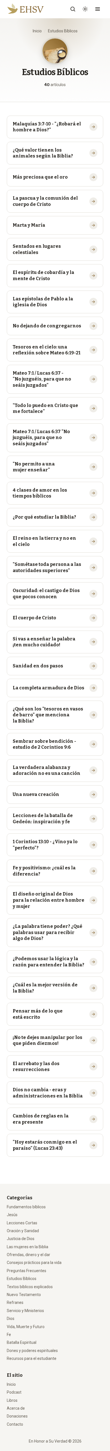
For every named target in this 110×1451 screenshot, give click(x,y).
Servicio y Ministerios (25, 1310)
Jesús (12, 1214)
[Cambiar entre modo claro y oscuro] (85, 9)
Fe (9, 1334)
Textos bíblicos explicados (30, 1286)
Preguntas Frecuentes (26, 1270)
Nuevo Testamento (24, 1294)
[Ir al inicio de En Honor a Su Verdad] (30, 9)
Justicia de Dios (20, 1238)
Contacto (15, 1424)
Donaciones (17, 1416)
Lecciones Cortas (22, 1223)
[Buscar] (72, 9)
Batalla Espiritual (21, 1342)
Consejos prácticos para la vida (34, 1262)
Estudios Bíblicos (21, 1278)
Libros (12, 1400)
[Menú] (97, 9)
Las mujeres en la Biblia (27, 1247)
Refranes (15, 1302)
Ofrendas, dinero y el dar (28, 1254)
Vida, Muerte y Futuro (26, 1326)
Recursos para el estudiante (31, 1358)
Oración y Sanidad (23, 1231)
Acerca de (16, 1408)
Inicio (37, 31)
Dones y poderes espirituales (32, 1350)
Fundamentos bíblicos (26, 1207)
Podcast (14, 1392)
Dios (10, 1318)
